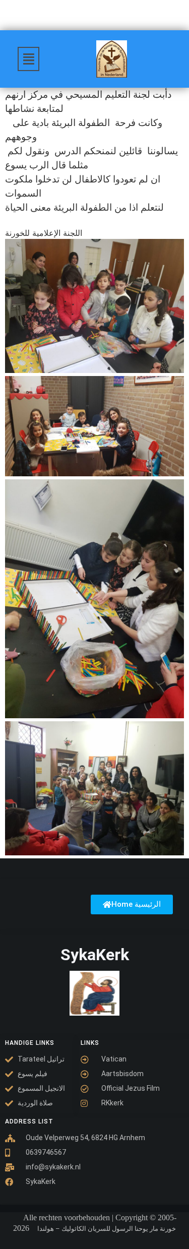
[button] (29, 59)
